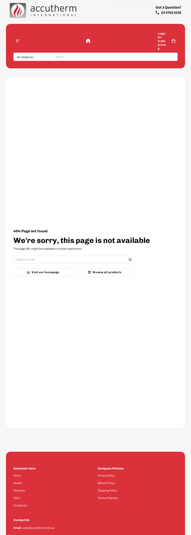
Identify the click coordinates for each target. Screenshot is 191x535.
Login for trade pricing (162, 41)
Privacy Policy (106, 475)
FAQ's (17, 498)
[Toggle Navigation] (17, 41)
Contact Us (20, 505)
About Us (19, 490)
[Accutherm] (88, 40)
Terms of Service (108, 498)
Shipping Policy (107, 490)
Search (17, 483)
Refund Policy (106, 483)
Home (17, 475)
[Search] (130, 259)
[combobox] (115, 57)
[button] (173, 41)
